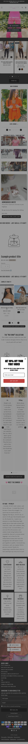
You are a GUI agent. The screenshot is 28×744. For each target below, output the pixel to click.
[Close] (25, 359)
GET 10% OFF (14, 381)
